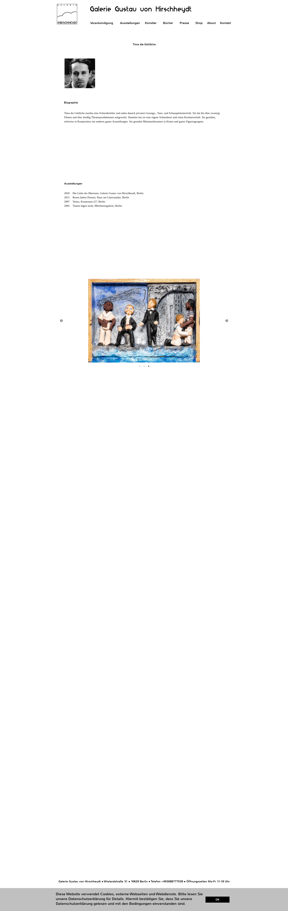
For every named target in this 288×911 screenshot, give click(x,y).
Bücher (168, 23)
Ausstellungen (130, 23)
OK (217, 899)
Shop (199, 23)
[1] (139, 366)
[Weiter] (226, 320)
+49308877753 (171, 881)
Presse (184, 23)
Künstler (150, 23)
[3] (148, 366)
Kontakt (225, 23)
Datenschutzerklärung (218, 894)
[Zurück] (61, 320)
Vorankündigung (101, 23)
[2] (144, 366)
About (211, 23)
